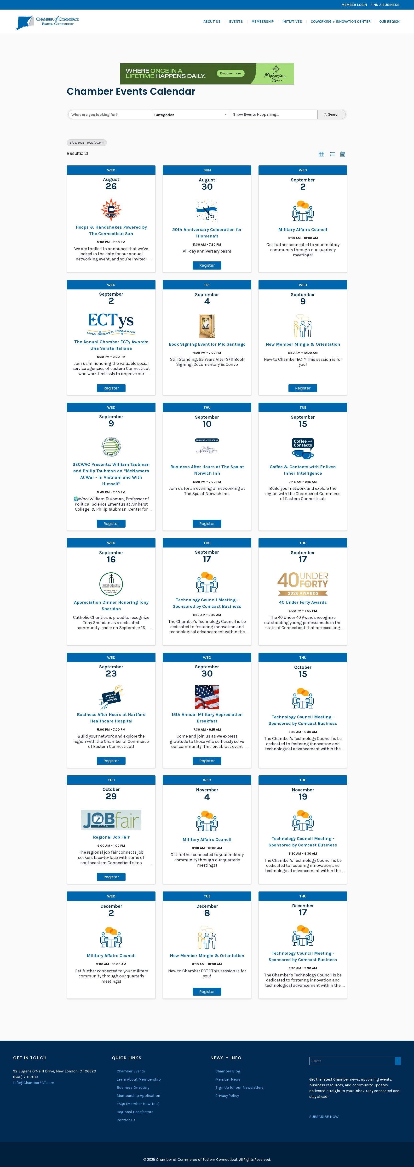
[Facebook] (18, 5)
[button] (321, 154)
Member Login (354, 5)
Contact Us (126, 1120)
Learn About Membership (139, 1079)
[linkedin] (25, 5)
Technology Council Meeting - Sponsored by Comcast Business (207, 603)
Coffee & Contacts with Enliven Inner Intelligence (303, 470)
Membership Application (138, 1095)
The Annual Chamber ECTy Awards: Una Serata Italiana (111, 345)
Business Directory (133, 1087)
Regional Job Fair (111, 837)
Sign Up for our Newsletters (239, 1087)
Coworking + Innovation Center (341, 21)
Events (236, 21)
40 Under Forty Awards (303, 602)
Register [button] (207, 265)
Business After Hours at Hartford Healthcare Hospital (111, 718)
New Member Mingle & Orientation (303, 344)
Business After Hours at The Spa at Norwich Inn (207, 470)
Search (333, 114)
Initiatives (292, 21)
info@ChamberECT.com (33, 1082)
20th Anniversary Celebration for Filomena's (207, 233)
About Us (212, 21)
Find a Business (385, 5)
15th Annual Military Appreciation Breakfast (207, 718)
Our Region (389, 21)
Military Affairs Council (302, 229)
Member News (228, 1079)
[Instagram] (32, 5)
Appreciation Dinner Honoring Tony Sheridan (111, 605)
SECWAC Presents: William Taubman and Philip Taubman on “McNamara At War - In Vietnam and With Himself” (111, 474)
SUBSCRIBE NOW (324, 1116)
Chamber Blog (227, 1071)
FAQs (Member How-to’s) (138, 1103)
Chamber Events (131, 1071)
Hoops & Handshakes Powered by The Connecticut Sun (111, 230)
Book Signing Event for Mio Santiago (207, 344)
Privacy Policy (227, 1095)
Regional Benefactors (135, 1112)
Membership (263, 21)
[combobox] (191, 114)
